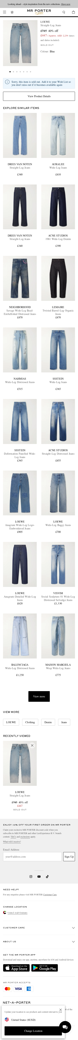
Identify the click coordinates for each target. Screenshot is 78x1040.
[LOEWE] (20, 43)
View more (39, 696)
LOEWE (45, 22)
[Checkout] (71, 12)
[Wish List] (12, 12)
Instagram (30, 876)
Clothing (30, 722)
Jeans (64, 722)
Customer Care (50, 894)
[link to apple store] (16, 968)
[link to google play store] (44, 968)
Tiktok (47, 876)
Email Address (11, 849)
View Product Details (39, 96)
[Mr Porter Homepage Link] (39, 12)
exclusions (25, 836)
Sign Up (69, 856)
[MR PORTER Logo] (17, 1002)
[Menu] (4, 12)
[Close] (60, 1010)
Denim (48, 722)
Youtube (39, 876)
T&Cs (13, 836)
